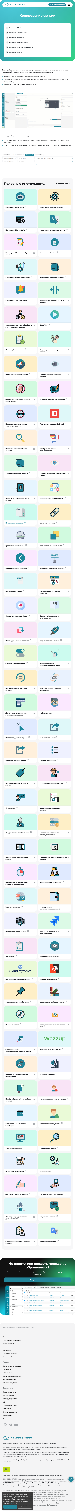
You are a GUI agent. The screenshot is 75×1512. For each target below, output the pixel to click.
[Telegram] (10, 1425)
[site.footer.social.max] (5, 1425)
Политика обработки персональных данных (18, 1357)
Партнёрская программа (12, 1340)
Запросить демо (37, 1280)
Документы (7, 1350)
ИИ (4, 1402)
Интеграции (7, 1415)
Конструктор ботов (10, 1399)
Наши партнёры (8, 1343)
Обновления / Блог (10, 1383)
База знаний (7, 1373)
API (4, 1419)
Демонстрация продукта (12, 1366)
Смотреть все (62, 184)
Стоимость (7, 1369)
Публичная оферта (10, 1353)
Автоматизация (8, 1395)
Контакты (6, 1347)
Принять (10, 1507)
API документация (9, 1379)
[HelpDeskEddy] (15, 4)
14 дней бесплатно (57, 5)
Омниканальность (9, 1392)
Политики (13, 1503)
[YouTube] (16, 1425)
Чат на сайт (7, 1409)
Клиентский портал (10, 1405)
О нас (5, 1337)
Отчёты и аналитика (10, 1412)
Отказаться (24, 1507)
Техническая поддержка (12, 1376)
